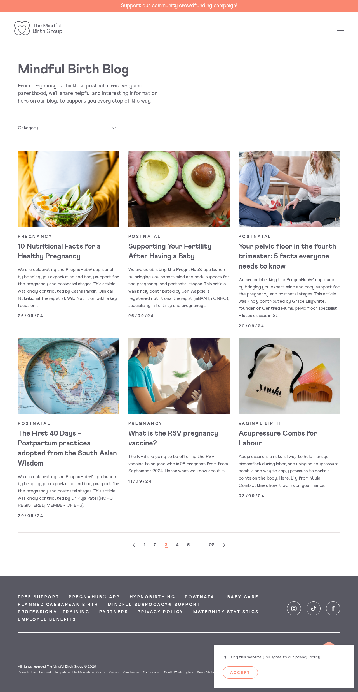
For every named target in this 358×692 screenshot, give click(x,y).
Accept (240, 673)
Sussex (114, 672)
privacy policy (307, 657)
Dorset (23, 672)
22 (211, 545)
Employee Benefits (47, 620)
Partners (113, 612)
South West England (179, 672)
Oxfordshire (152, 672)
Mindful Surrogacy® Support (154, 605)
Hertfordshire (83, 672)
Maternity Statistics (226, 612)
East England (41, 672)
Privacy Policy (160, 612)
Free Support (38, 597)
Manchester (131, 672)
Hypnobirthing (153, 597)
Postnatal (201, 597)
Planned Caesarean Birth (58, 605)
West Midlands (208, 672)
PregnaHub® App (94, 597)
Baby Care (243, 597)
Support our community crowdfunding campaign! (179, 5)
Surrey (101, 672)
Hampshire (62, 672)
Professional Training (54, 612)
